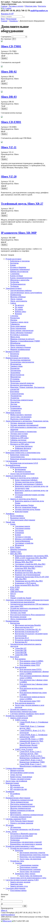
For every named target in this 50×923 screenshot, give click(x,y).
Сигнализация (11, 461)
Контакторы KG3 (22, 638)
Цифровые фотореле (23, 448)
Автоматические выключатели (22, 602)
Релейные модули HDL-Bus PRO (28, 573)
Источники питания (18, 617)
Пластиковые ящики (18, 890)
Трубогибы (14, 282)
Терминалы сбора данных (25, 874)
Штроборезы (15, 343)
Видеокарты (15, 785)
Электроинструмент (14, 288)
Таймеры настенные (18, 440)
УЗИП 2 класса (21, 720)
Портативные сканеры (28, 867)
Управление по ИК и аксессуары (28, 560)
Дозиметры (14, 398)
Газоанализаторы (17, 394)
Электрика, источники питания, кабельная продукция (27, 600)
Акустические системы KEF (21, 836)
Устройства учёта (17, 861)
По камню (19, 309)
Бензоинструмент (13, 351)
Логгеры (13, 404)
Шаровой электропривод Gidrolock (29, 484)
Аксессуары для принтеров (30, 859)
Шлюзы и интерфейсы (24, 539)
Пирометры (15, 368)
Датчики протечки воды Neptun (27, 509)
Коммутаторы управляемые (21, 777)
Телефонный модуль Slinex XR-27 (22, 203)
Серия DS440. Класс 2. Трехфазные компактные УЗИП (33, 736)
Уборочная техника (13, 413)
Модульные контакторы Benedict (28, 625)
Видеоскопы (15, 381)
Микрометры (15, 377)
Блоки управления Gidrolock (26, 480)
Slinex (4, 910)
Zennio (12, 524)
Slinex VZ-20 (9, 176)
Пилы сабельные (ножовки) (21, 333)
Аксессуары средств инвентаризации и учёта (28, 878)
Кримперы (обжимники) (20, 269)
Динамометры (16, 396)
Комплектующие (21, 511)
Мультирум (19, 545)
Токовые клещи (16, 366)
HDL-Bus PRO (16, 554)
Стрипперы (14, 274)
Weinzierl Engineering (18, 549)
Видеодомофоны (17, 516)
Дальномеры (15, 373)
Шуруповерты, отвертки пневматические (26, 815)
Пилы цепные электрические (21, 330)
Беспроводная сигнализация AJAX (24, 463)
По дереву (19, 307)
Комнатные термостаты (19, 455)
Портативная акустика (19, 838)
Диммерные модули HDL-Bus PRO (29, 581)
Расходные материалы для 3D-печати (25, 829)
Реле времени (20, 659)
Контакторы (15, 623)
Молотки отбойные (18, 297)
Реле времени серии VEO (30, 665)
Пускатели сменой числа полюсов (28, 640)
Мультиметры (15, 364)
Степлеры (14, 316)
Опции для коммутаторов (20, 779)
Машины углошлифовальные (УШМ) (25, 341)
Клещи (13, 265)
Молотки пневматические (20, 808)
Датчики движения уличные (21, 423)
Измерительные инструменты (17, 358)
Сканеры (18, 863)
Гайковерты (15, 324)
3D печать (10, 825)
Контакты (42, 6)
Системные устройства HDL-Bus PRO (30, 564)
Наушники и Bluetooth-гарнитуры (23, 834)
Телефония (10, 791)
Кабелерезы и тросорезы (20, 261)
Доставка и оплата (16, 6)
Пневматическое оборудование (18, 798)
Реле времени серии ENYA (30, 663)
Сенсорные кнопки (22, 528)
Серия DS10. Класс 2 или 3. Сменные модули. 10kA (31, 752)
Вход (3, 19)
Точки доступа (16, 775)
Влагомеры (14, 391)
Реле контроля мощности (25, 703)
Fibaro (12, 596)
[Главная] (6, 8)
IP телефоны (15, 794)
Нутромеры (14, 379)
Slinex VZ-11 (8, 147)
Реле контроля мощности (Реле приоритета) (27, 615)
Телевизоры (15, 840)
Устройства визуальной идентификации (26, 848)
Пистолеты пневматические (21, 804)
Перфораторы (15, 295)
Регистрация (11, 19)
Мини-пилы (15, 337)
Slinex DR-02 (9, 71)
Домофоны (13, 21)
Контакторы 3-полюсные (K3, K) (28, 629)
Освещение (19, 533)
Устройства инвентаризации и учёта (20, 846)
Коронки (18, 314)
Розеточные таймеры (18, 436)
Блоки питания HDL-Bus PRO (27, 585)
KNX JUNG (15, 587)
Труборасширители (18, 284)
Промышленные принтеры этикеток (34, 855)
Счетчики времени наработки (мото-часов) (27, 714)
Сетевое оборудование (14, 768)
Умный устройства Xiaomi (20, 598)
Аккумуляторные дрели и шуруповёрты (26, 293)
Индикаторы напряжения (20, 360)
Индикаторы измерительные (21, 400)
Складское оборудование (15, 888)
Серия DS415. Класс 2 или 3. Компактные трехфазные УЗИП (32, 761)
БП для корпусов (17, 787)
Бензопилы (14, 354)
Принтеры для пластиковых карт (33, 857)
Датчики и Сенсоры (23, 537)
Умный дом (10, 522)
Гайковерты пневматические (21, 800)
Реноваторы (15, 318)
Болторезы (14, 263)
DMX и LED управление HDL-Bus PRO (31, 558)
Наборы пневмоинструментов (22, 810)
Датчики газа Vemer (18, 613)
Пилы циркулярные (18, 326)
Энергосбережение (22, 541)
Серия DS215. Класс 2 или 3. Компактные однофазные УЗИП (32, 757)
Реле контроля (20, 667)
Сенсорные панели (22, 526)
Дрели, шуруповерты (18, 301)
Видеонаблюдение (13, 465)
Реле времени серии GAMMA (31, 661)
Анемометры (15, 410)
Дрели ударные (16, 299)
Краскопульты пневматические (22, 806)
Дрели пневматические (19, 802)
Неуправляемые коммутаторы (22, 773)
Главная (4, 6)
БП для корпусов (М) (18, 789)
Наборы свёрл (20, 312)
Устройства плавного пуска (21, 709)
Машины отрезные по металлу (22, 339)
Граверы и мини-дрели (19, 322)
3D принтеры (15, 827)
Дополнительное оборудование (22, 520)
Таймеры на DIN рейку (19, 438)
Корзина (7, 14)
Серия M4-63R (21, 653)
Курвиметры (15, 406)
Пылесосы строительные (20, 419)
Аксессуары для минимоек (21, 417)
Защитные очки (16, 884)
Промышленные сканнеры (30, 869)
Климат (18, 535)
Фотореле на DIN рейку (19, 444)
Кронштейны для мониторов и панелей (26, 842)
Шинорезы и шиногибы (19, 280)
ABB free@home (16, 591)
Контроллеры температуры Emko (23, 711)
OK (25, 906)
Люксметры (15, 402)
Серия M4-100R (21, 655)
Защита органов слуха (19, 886)
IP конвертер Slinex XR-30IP (19, 232)
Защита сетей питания (19, 718)
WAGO (13, 594)
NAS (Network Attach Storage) (21, 821)
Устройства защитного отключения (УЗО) (26, 608)
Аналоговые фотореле (24, 446)
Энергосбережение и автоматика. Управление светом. (27, 421)
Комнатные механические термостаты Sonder (28, 459)
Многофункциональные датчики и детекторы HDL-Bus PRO (29, 567)
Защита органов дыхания (20, 882)
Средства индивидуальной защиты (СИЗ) (22, 880)
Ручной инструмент (13, 259)
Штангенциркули (17, 375)
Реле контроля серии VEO (30, 701)
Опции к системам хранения (21, 823)
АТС (12, 796)
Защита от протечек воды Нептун (23, 499)
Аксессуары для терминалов (31, 876)
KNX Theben (15, 547)
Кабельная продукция (19, 610)
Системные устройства (24, 543)
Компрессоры (15, 813)
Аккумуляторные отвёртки (21, 290)
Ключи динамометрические (21, 278)
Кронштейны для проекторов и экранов (26, 844)
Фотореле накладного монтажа (22, 442)
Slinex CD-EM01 (11, 122)
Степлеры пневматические (21, 817)
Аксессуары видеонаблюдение (22, 474)
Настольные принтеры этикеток (32, 853)
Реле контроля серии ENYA (31, 669)
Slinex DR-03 (9, 96)
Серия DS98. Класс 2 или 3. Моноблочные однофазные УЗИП (33, 765)
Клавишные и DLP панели (25, 583)
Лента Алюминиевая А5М (20, 619)
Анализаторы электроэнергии (22, 362)
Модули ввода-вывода (24, 570)
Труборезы (14, 286)
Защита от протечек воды (16, 476)
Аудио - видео (11, 831)
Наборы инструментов (19, 272)
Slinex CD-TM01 (11, 46)
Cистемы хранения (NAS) (16, 819)
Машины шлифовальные (20, 349)
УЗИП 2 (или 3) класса (24, 749)
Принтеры (19, 850)
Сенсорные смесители (19, 450)
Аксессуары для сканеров (30, 871)
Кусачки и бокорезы (18, 267)
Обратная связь (31, 6)
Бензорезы (14, 356)
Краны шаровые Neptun (24, 505)
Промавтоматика (12, 621)
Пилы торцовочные (18, 328)
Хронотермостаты (17, 457)
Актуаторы (19, 530)
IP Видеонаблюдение (18, 467)
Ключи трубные (16, 276)
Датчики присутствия (19, 434)
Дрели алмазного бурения (20, 347)
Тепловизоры (15, 370)
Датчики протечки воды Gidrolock (28, 482)
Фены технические (17, 345)
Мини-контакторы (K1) (24, 627)
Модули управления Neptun (26, 507)
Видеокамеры (20, 469)
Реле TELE (14, 657)
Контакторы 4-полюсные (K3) (27, 631)
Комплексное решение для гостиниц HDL (31, 556)
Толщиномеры (16, 408)
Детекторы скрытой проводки (22, 383)
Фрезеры (13, 320)
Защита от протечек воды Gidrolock (24, 478)
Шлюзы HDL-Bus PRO (24, 562)
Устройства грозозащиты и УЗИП (19, 716)
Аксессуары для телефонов (16, 781)
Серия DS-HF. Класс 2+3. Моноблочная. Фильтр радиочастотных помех (30, 745)
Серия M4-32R (21, 650)
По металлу (19, 305)
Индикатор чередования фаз (21, 385)
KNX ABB (14, 589)
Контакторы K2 (21, 642)
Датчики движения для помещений (24, 425)
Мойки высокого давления (21, 415)
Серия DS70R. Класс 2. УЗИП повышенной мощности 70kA (31, 740)
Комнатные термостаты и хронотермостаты (23, 453)
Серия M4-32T (20, 648)
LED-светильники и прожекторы (23, 431)
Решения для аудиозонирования (27, 575)
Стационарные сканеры (29, 865)
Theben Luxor (15, 551)
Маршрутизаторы (17, 770)
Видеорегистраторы (23, 471)
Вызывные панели (17, 518)
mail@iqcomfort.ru (39, 10)
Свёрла (13, 303)
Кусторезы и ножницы (19, 335)
